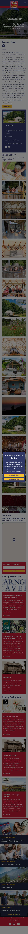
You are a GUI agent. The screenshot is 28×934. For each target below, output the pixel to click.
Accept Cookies (14, 475)
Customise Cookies (14, 479)
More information (16, 471)
